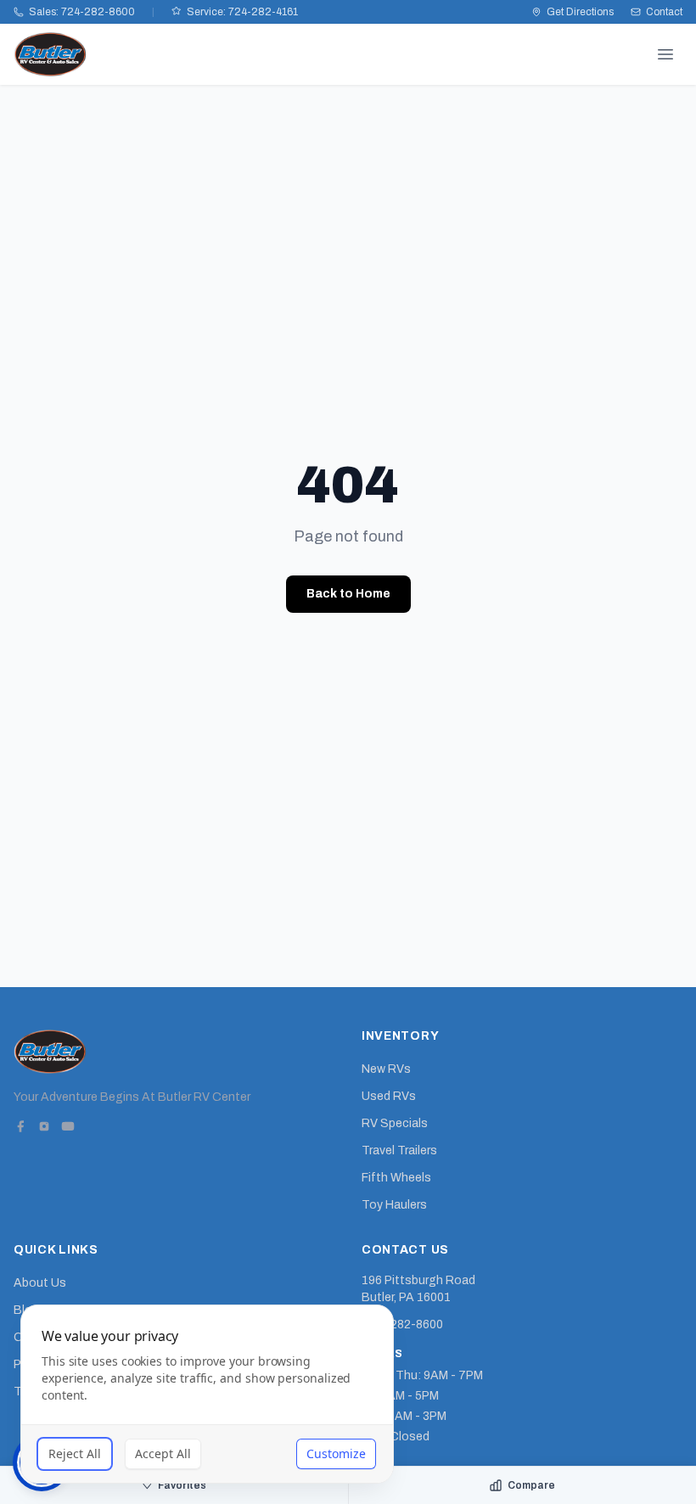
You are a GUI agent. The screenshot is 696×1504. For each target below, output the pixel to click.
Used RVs (389, 1096)
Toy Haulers (394, 1204)
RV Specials (395, 1123)
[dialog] (207, 1394)
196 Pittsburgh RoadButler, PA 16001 (418, 1289)
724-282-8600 (402, 1324)
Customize (336, 1453)
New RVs (386, 1069)
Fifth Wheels (396, 1177)
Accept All (163, 1453)
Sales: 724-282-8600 (82, 12)
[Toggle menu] (665, 54)
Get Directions (580, 12)
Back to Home (348, 593)
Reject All (74, 1453)
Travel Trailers (399, 1150)
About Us (40, 1283)
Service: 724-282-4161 (242, 12)
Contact (664, 12)
